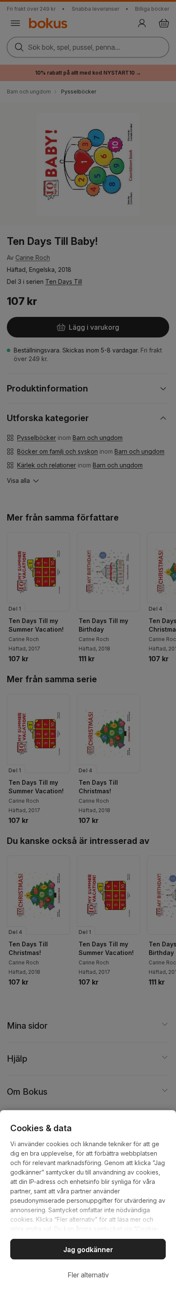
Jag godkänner (88, 1249)
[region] (88, 1201)
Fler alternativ (88, 1275)
